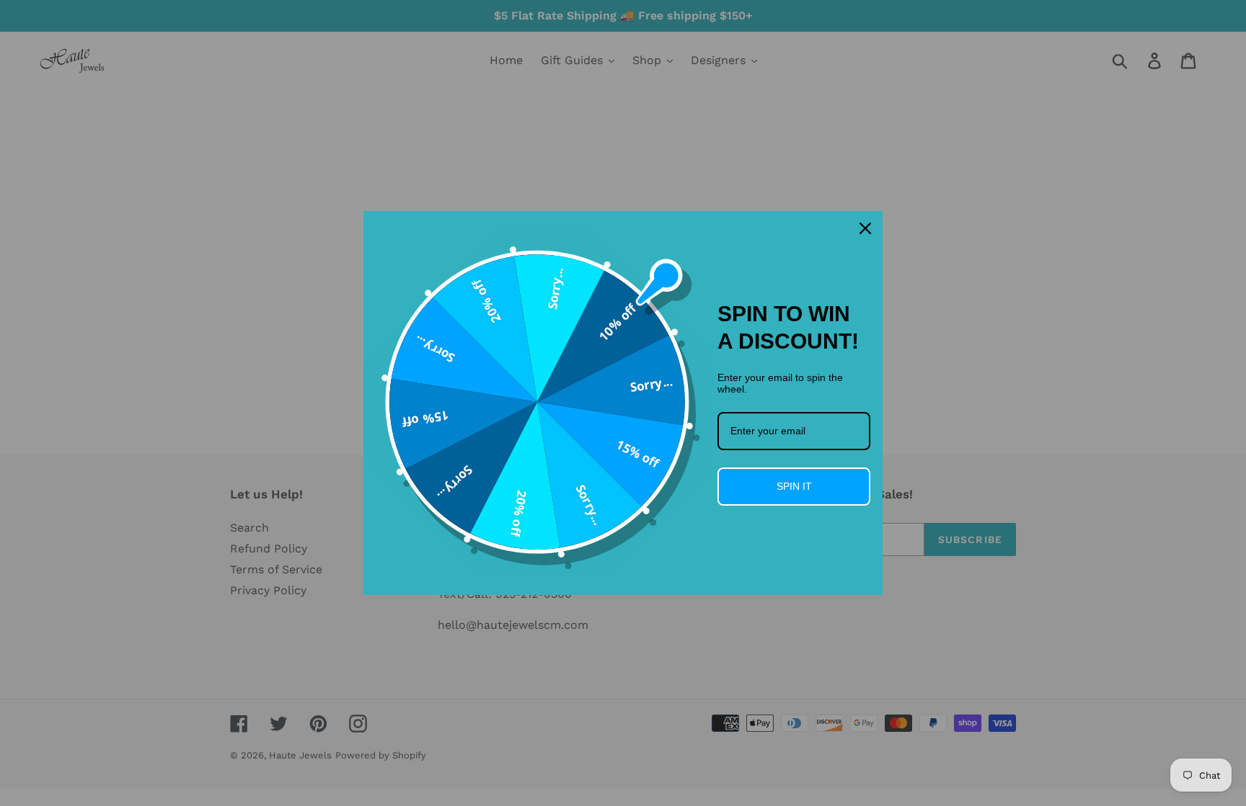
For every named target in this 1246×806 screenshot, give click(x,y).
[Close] (865, 228)
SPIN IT (794, 486)
